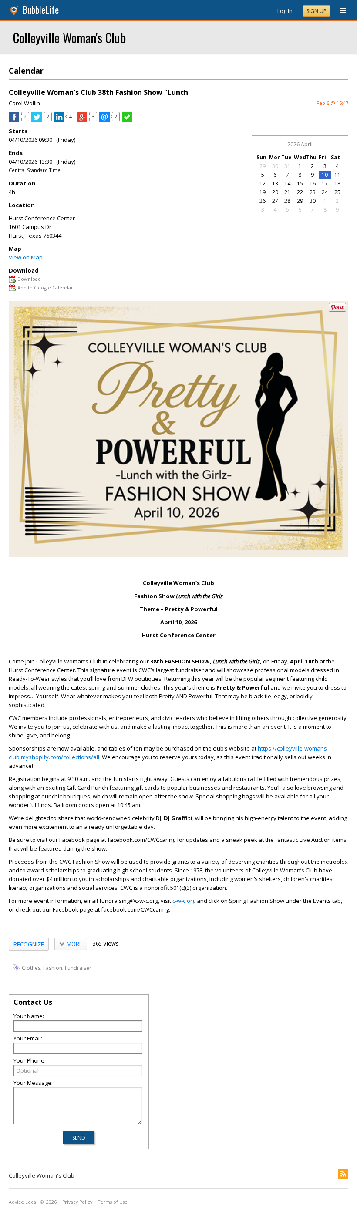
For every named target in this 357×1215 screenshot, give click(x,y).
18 (337, 183)
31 (287, 166)
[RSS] (343, 1174)
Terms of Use (113, 1202)
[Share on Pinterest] (337, 309)
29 (262, 166)
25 (337, 192)
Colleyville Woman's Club (69, 37)
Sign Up (316, 11)
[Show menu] (340, 11)
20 (275, 192)
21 (287, 192)
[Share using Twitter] (36, 120)
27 (275, 201)
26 (262, 201)
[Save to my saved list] (127, 120)
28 (287, 201)
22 (300, 192)
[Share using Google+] (82, 120)
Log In (285, 11)
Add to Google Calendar (45, 287)
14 (287, 183)
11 (337, 174)
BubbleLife (41, 10)
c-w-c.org (183, 901)
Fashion (52, 968)
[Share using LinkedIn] (59, 120)
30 (275, 166)
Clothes (31, 968)
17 (325, 183)
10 (325, 174)
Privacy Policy (77, 1202)
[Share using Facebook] (14, 120)
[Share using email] (104, 120)
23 (313, 192)
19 (262, 192)
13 (275, 183)
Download (29, 279)
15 (300, 183)
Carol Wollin (24, 103)
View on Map (26, 257)
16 (313, 183)
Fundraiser (78, 968)
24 (325, 192)
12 (262, 183)
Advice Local (23, 1202)
